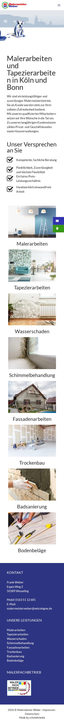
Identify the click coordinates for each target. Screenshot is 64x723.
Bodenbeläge (32, 550)
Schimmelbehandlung (32, 375)
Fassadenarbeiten (32, 419)
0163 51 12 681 (25, 600)
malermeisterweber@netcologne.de (29, 608)
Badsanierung (32, 506)
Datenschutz (32, 713)
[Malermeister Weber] (14, 5)
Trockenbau (32, 463)
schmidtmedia (37, 717)
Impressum (48, 709)
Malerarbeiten (32, 244)
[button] (58, 221)
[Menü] (59, 5)
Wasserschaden (32, 331)
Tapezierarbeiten (32, 287)
